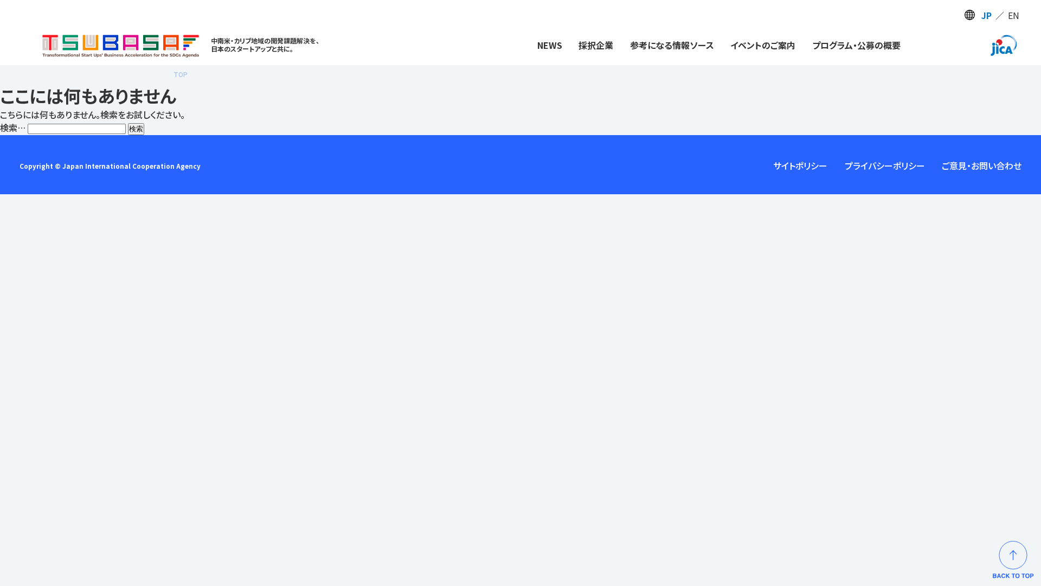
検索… (12, 127)
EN (1013, 15)
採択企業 (596, 45)
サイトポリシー (800, 165)
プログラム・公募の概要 (856, 45)
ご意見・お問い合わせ (981, 165)
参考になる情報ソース (672, 45)
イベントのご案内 (762, 45)
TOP (181, 74)
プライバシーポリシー (885, 165)
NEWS (549, 45)
